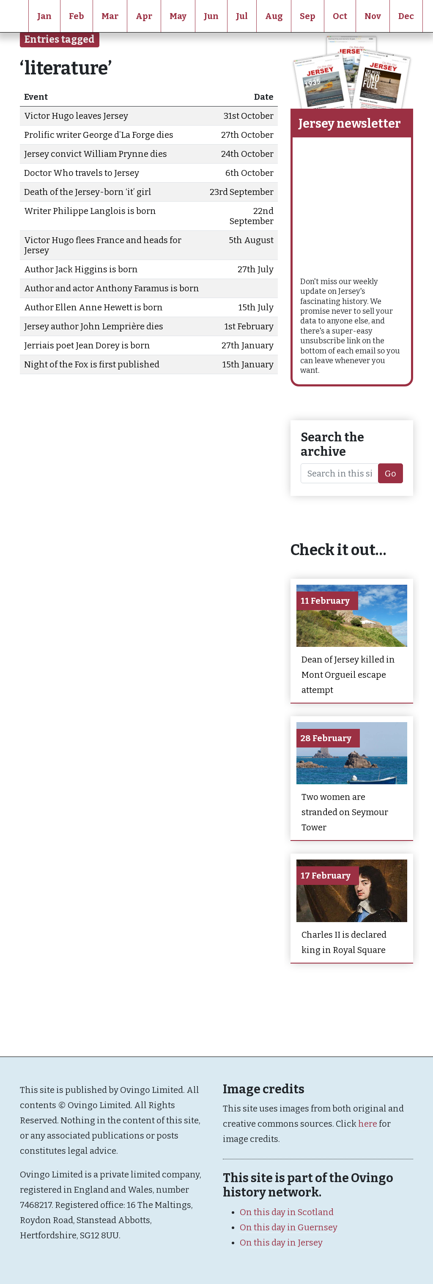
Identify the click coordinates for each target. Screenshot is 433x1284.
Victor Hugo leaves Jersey (76, 116)
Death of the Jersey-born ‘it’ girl (87, 192)
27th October (247, 135)
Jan (44, 16)
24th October (247, 154)
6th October (249, 173)
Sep (307, 16)
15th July (256, 307)
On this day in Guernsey (288, 1227)
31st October (249, 116)
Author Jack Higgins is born (81, 269)
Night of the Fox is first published (91, 364)
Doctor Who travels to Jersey (81, 173)
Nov (372, 16)
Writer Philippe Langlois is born (90, 211)
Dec (406, 16)
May (178, 16)
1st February (249, 326)
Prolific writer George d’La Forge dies (98, 135)
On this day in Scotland (287, 1212)
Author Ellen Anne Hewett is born (93, 307)
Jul (242, 16)
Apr (144, 16)
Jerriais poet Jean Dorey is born (87, 345)
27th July (256, 269)
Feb (76, 16)
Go (390, 473)
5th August (251, 240)
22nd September (252, 216)
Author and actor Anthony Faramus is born (111, 288)
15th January (248, 364)
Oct (340, 16)
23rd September (242, 192)
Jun (211, 16)
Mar (109, 16)
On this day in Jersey (281, 1242)
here (367, 1124)
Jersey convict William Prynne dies (95, 154)
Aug (273, 16)
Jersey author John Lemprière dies (93, 326)
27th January (248, 345)
